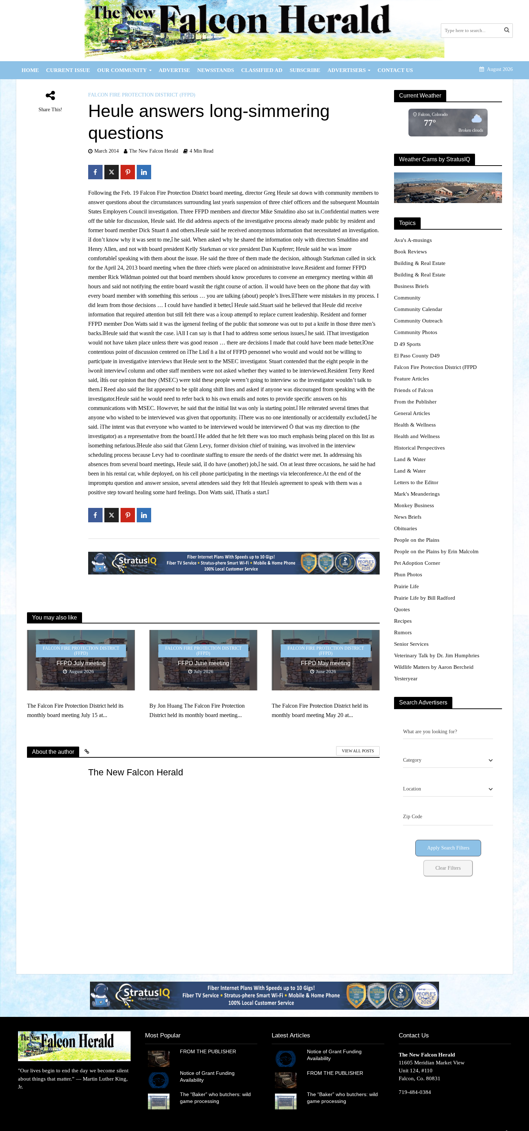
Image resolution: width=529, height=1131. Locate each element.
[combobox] (448, 760)
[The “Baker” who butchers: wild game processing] (158, 1101)
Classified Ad (261, 70)
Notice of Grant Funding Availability (207, 1076)
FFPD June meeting (203, 663)
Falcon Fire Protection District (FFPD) (141, 95)
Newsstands (215, 70)
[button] (250, 995)
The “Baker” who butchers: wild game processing (215, 1097)
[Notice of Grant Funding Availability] (158, 1079)
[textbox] (412, 760)
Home (30, 70)
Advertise (174, 70)
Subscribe (305, 70)
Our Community (122, 70)
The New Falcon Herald (153, 151)
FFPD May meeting (326, 663)
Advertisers (346, 70)
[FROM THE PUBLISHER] (158, 1058)
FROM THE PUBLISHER (209, 1051)
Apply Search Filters (448, 848)
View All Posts (358, 751)
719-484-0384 (415, 1092)
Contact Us (395, 70)
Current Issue (68, 70)
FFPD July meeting (81, 663)
